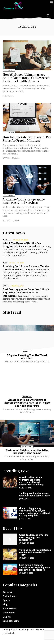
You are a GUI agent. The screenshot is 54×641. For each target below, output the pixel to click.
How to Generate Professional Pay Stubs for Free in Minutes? (27, 138)
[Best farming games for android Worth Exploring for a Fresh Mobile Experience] (10, 569)
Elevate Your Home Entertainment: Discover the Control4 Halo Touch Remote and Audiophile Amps (27, 402)
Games (6, 286)
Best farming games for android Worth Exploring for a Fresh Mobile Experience (26, 292)
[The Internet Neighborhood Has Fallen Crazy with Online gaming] (27, 433)
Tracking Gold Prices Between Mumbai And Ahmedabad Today (35, 552)
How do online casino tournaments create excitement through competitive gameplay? (31, 481)
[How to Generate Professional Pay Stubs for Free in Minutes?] (27, 118)
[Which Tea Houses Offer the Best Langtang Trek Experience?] (10, 539)
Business (7, 240)
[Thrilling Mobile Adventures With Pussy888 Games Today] (10, 497)
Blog (5, 263)
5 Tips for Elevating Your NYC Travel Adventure (27, 357)
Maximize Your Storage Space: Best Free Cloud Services (24, 201)
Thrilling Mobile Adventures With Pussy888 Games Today (34, 494)
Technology (9, 70)
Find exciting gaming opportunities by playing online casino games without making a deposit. (34, 512)
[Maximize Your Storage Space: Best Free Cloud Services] (27, 180)
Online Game (27, 447)
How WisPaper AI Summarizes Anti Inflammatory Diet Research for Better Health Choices (26, 77)
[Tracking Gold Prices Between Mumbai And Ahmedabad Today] (10, 554)
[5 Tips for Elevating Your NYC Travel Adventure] (27, 338)
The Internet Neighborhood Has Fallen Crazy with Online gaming (27, 452)
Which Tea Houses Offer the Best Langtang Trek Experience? (33, 537)
